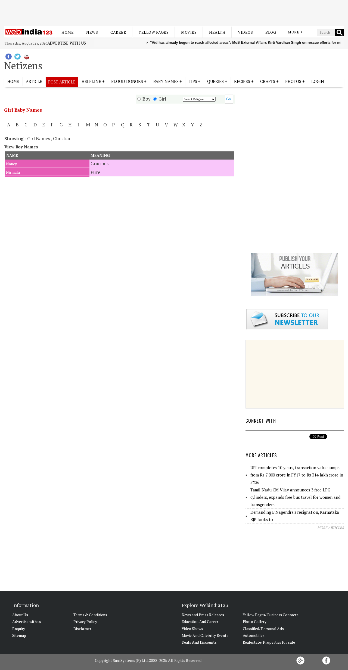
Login (317, 81)
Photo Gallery (255, 621)
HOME (13, 81)
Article (34, 81)
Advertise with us (66, 43)
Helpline (91, 81)
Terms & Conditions (90, 614)
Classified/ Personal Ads (263, 628)
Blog (270, 32)
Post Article (62, 82)
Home (67, 32)
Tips (193, 81)
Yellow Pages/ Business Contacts (271, 614)
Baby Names (166, 81)
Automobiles (254, 635)
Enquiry (18, 628)
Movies (189, 32)
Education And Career (200, 621)
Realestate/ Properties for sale (269, 642)
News (92, 32)
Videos (245, 32)
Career (118, 32)
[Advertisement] (174, 13)
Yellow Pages (154, 32)
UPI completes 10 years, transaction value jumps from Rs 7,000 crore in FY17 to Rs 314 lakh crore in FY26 (296, 475)
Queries (215, 81)
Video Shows (192, 628)
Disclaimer (82, 628)
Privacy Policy (85, 621)
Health (217, 32)
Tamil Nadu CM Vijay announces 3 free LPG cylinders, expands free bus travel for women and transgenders (295, 497)
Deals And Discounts (199, 642)
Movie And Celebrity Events (205, 635)
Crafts (267, 81)
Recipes (242, 81)
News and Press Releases (203, 614)
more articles (330, 527)
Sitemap (19, 635)
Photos (293, 81)
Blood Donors (127, 81)
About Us (20, 614)
